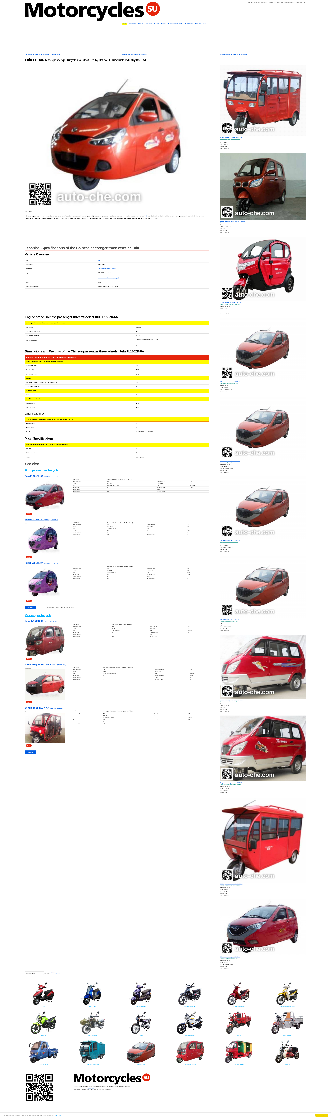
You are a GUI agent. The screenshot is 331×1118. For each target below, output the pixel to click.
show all (30, 607)
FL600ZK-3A (230, 461)
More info (58, 1115)
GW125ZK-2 (231, 302)
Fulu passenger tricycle (41, 470)
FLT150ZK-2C (231, 884)
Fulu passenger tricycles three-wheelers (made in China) (43, 54)
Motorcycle (132, 24)
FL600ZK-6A (230, 957)
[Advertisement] (76, 39)
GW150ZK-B (231, 137)
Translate (57, 973)
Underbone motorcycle (175, 24)
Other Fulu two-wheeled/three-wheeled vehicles (58, 607)
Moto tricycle (189, 24)
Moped (163, 24)
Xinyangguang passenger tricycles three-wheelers (231, 222)
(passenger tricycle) (41, 476)
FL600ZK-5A (230, 540)
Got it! (322, 1115)
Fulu (99, 260)
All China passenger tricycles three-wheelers (234, 54)
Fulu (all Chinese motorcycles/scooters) (135, 54)
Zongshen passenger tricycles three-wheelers (230, 784)
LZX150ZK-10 (231, 700)
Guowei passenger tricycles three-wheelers (230, 139)
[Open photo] (117, 137)
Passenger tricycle (201, 24)
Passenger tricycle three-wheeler (107, 268)
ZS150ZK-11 (232, 783)
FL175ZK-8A (230, 619)
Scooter (140, 24)
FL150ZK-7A (230, 381)
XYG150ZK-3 (233, 221)
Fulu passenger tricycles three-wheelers (229, 383)
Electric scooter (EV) (152, 24)
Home (125, 24)
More (29, 513)
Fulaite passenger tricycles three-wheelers (230, 885)
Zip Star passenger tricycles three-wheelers (230, 701)
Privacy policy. (91, 1087)
